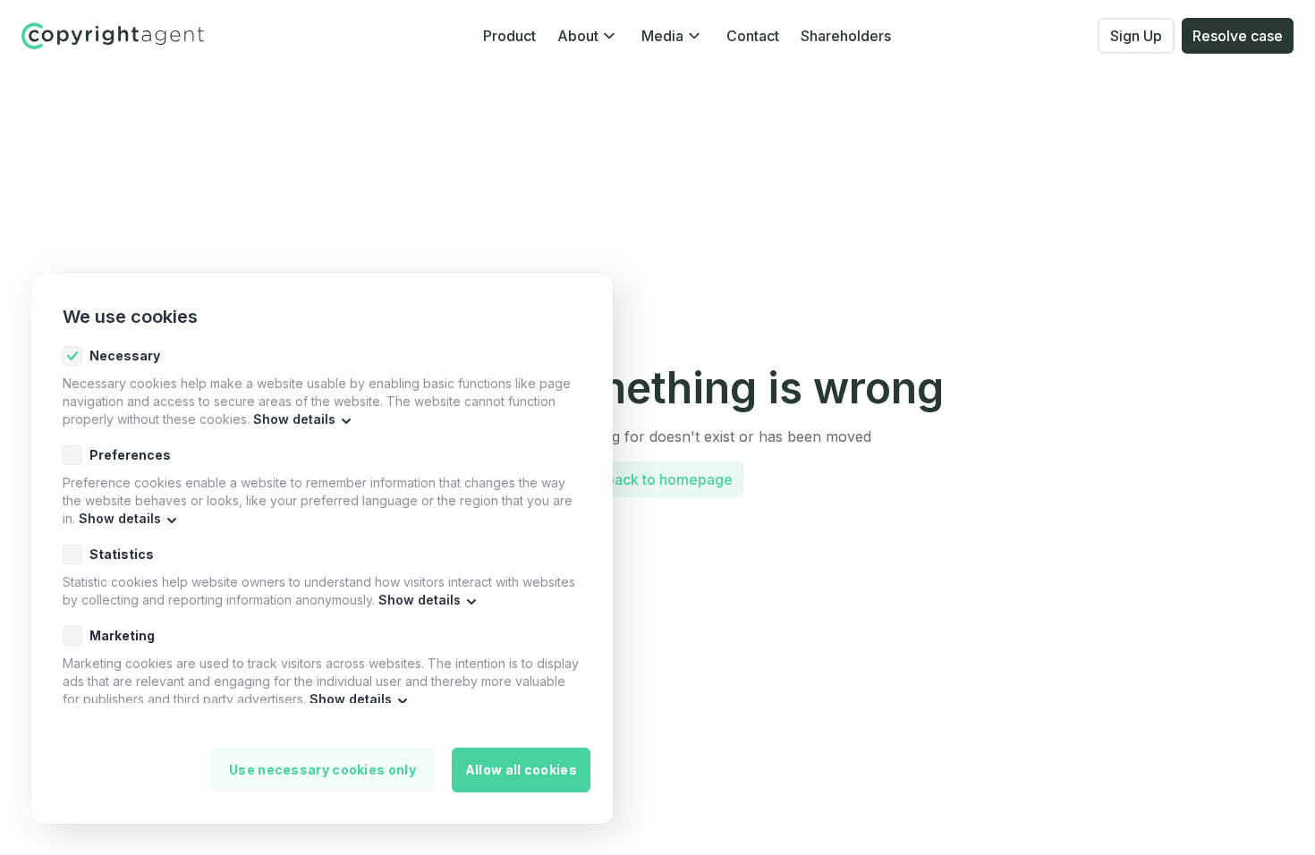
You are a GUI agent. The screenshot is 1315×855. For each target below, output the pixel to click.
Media (662, 36)
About (577, 36)
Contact (752, 36)
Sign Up (1136, 36)
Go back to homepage (657, 479)
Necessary (124, 355)
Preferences (130, 454)
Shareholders (846, 36)
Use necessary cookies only (322, 769)
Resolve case (1237, 36)
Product (509, 36)
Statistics (121, 554)
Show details (294, 419)
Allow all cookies (521, 769)
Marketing (122, 635)
